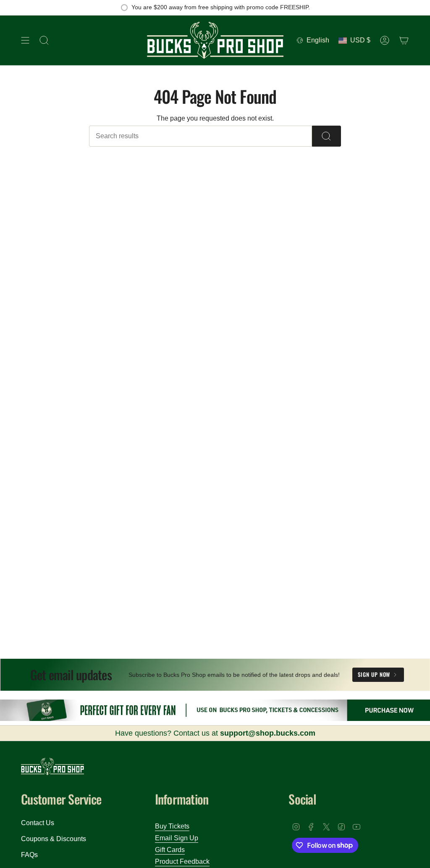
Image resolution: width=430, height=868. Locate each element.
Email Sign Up (176, 838)
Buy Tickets (172, 826)
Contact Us (37, 822)
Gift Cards (170, 849)
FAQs (29, 854)
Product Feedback (182, 861)
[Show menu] (25, 40)
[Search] (326, 136)
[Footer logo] (52, 766)
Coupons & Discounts (53, 838)
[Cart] (404, 40)
